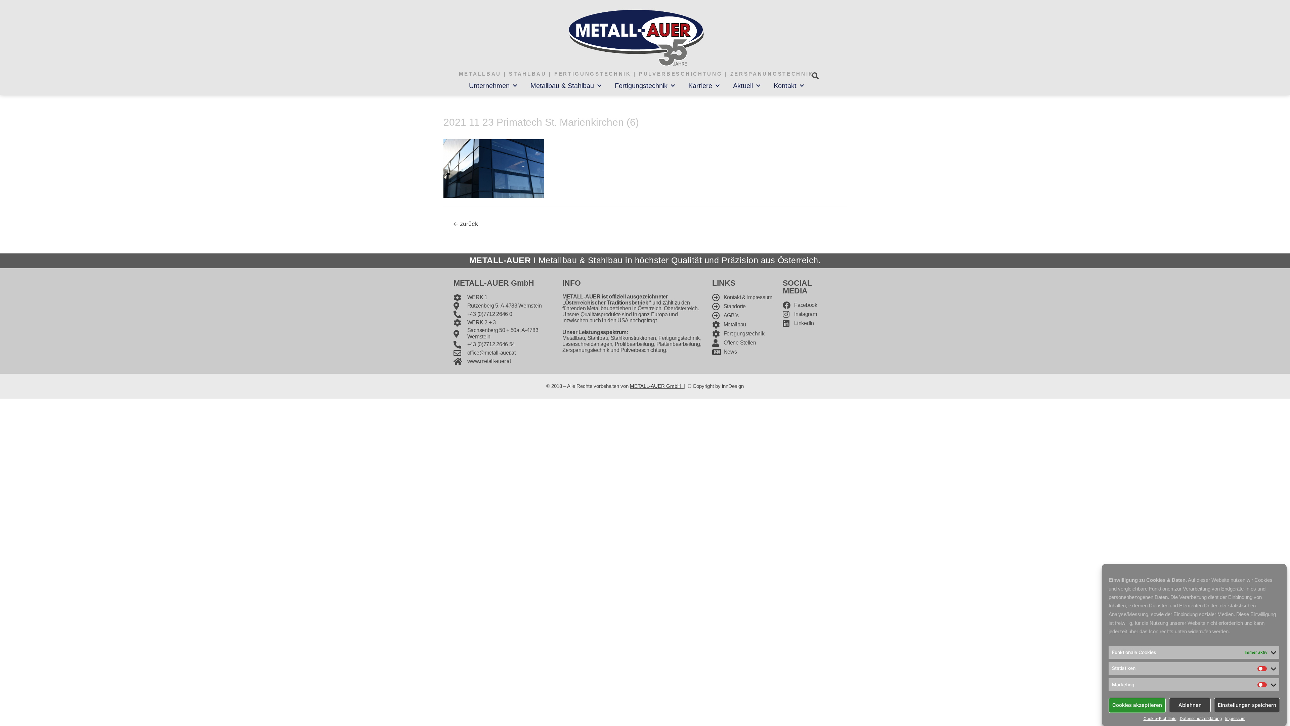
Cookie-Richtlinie (1160, 718)
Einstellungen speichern (1247, 705)
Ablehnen (1190, 705)
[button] (815, 76)
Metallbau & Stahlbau (562, 85)
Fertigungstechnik (641, 85)
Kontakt (785, 85)
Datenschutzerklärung (1201, 718)
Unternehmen (489, 85)
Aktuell (743, 85)
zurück (465, 223)
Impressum (1235, 718)
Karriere (700, 85)
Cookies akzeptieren (1137, 705)
